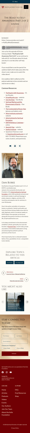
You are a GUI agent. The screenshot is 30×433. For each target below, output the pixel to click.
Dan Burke (9, 262)
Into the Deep (10, 100)
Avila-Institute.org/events (14, 113)
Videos (4, 399)
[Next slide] (27, 302)
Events (4, 403)
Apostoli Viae (10, 127)
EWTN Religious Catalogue (14, 122)
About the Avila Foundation (7, 413)
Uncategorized (19, 262)
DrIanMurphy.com (12, 97)
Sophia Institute (11, 129)
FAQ (16, 390)
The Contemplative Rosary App (16, 109)
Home (4, 390)
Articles (4, 393)
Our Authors (6, 406)
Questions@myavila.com (15, 134)
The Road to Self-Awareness (15, 93)
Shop (17, 396)
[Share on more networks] (20, 146)
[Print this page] (15, 146)
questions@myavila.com (8, 378)
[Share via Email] (10, 146)
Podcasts (5, 396)
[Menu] (26, 7)
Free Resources (20, 393)
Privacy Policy (15, 428)
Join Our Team (7, 409)
